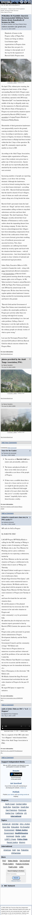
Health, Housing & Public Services (9, 10)
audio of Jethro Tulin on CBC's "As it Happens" (15, 710)
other (3, 271)
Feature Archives (22, 864)
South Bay (25, 807)
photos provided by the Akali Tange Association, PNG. (14, 361)
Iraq (18, 850)
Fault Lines (13, 867)
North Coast (10, 804)
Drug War (6, 827)
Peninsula (22, 810)
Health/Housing (21, 833)
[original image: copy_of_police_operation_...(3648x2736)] (16, 70)
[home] (15, 2)
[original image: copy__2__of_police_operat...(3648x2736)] (16, 380)
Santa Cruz (9, 813)
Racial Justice (12, 842)
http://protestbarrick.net (7, 354)
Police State (22, 839)
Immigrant (10, 836)
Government (9, 833)
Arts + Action (25, 824)
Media (17, 836)
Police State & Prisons (6, 12)
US (25, 813)
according (5, 117)
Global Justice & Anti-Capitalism (16, 8)
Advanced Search (16, 880)
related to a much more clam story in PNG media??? (15, 518)
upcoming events (22, 794)
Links (21, 867)
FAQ (4, 861)
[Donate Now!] (16, 774)
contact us (23, 788)
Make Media (13, 861)
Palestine (24, 850)
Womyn (22, 842)
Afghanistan (16, 853)
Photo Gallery (8, 864)
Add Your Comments (9, 442)
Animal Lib (6, 824)
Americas (7, 850)
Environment (9, 830)
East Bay (15, 807)
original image (12, 82)
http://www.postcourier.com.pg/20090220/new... (12, 699)
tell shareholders (8, 273)
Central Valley (21, 804)
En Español (24, 827)
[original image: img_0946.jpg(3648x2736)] (16, 419)
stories (11, 794)
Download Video (8, 731)
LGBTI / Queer (10, 839)
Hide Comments (12, 447)
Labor (23, 836)
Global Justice (22, 830)
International (4, 8)
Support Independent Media (13, 762)
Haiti (14, 850)
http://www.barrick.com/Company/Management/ (11, 507)
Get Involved (25, 861)
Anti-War (15, 824)
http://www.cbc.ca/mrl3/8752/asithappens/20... (11, 752)
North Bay (7, 807)
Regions (4, 800)
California (19, 813)
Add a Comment (8, 513)
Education (15, 827)
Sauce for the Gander (9, 450)
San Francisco (11, 810)
